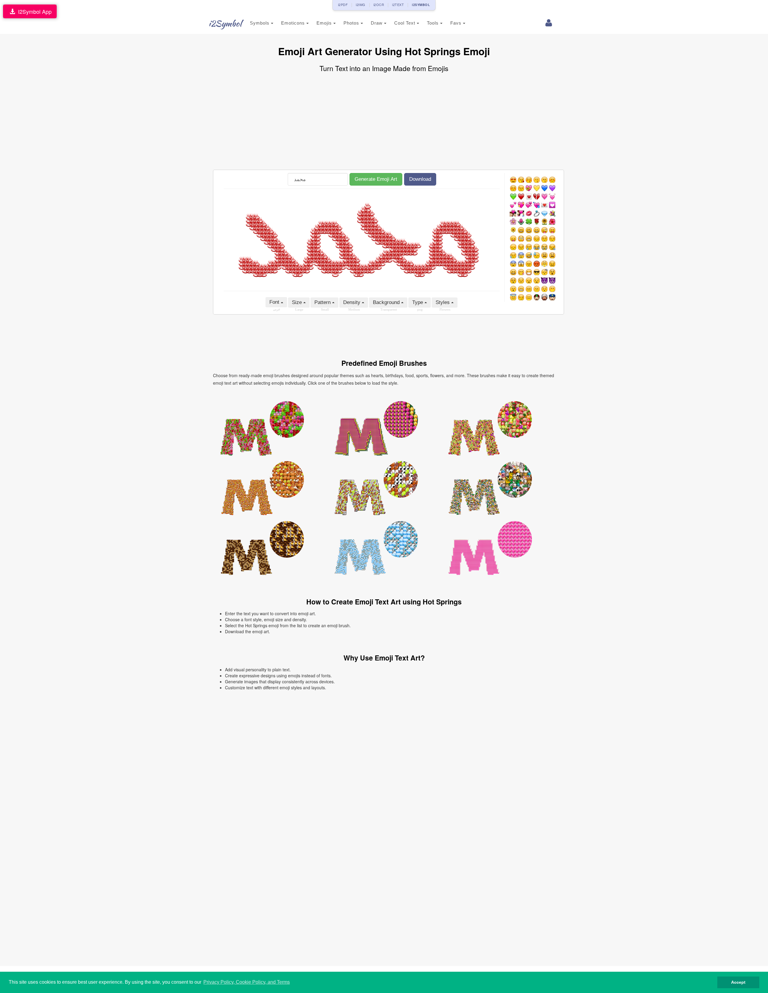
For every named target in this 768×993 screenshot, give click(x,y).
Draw (377, 22)
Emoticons (293, 22)
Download (420, 179)
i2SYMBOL (421, 4)
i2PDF (343, 4)
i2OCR (379, 4)
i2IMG (360, 4)
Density (352, 302)
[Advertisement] (384, 122)
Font (275, 302)
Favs (456, 22)
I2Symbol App (33, 11)
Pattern (323, 302)
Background (387, 302)
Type (418, 302)
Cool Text (405, 22)
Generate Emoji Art (376, 179)
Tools (433, 22)
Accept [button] (738, 982)
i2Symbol (225, 23)
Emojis (324, 22)
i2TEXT (398, 4)
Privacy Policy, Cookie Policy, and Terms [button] (246, 982)
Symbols (260, 22)
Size (297, 302)
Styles (443, 302)
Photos (352, 22)
